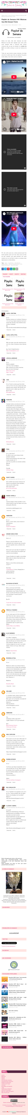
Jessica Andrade (11, 358)
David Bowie (11, 263)
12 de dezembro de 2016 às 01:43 (15, 660)
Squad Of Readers (10, 526)
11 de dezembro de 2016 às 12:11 (15, 360)
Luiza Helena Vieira (7, 25)
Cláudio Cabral (11, 805)
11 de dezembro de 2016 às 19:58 (15, 517)
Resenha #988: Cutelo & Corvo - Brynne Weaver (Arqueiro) (17, 1024)
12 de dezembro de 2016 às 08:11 (15, 714)
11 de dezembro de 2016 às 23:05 (15, 635)
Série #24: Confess (13, 1010)
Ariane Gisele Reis (12, 534)
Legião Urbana (5, 264)
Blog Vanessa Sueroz (11, 725)
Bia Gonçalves (11, 787)
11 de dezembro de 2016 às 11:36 (15, 315)
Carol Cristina (11, 313)
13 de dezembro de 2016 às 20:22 (15, 761)
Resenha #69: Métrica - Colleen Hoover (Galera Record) (17, 1038)
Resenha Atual (11, 658)
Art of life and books (11, 488)
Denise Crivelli (11, 495)
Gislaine (9, 691)
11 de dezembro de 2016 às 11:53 (15, 336)
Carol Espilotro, (11, 335)
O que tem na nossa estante (13, 602)
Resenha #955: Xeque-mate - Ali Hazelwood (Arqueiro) (17, 1031)
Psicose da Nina (10, 780)
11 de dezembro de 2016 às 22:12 (15, 611)
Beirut (6, 263)
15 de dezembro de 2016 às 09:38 (15, 789)
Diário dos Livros (10, 370)
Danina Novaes (11, 759)
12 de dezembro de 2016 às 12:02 (15, 736)
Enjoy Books (13, 650)
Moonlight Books (10, 392)
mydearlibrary (9, 569)
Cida (7, 380)
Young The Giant (11, 15)
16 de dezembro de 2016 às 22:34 (15, 807)
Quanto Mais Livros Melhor (13, 626)
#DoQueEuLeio (10, 442)
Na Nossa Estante (12, 583)
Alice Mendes (10, 633)
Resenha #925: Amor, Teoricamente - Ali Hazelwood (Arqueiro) (17, 978)
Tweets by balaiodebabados (8, 946)
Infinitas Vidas (9, 470)
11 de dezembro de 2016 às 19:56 (15, 497)
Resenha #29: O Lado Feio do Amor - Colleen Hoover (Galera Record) (17, 991)
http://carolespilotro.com (12, 350)
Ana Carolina (10, 734)
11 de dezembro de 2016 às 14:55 (15, 381)
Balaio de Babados (7, 1102)
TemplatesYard (13, 1111)
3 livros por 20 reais (11, 727)
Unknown (9, 515)
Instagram (18, 780)
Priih (7, 449)
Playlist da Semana (6, 265)
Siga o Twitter (9, 372)
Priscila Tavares (11, 610)
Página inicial (4, 15)
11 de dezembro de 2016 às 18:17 (15, 479)
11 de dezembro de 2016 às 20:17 (15, 535)
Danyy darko (10, 477)
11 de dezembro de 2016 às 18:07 (15, 451)
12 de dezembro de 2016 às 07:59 (15, 693)
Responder (9, 329)
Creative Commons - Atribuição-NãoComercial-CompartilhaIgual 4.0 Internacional (14, 1105)
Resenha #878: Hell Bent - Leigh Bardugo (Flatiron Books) (17, 998)
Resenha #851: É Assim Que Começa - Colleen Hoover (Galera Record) (17, 1004)
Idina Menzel (17, 263)
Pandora (9, 399)
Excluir (14, 329)
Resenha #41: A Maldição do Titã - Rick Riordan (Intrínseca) (17, 1018)
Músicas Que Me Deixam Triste (15, 264)
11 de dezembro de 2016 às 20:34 (15, 585)
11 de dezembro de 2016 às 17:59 (15, 401)
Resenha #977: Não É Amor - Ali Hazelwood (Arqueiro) (17, 984)
